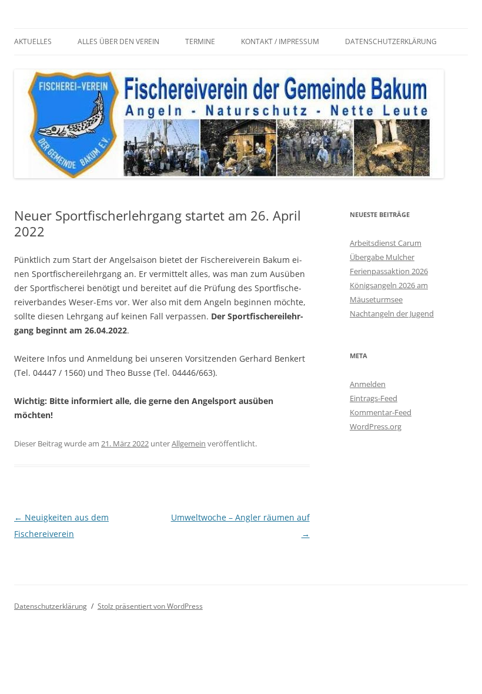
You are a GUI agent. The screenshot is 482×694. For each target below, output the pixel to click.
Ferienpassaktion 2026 (389, 271)
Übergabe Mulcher (382, 257)
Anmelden (368, 384)
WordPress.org (375, 426)
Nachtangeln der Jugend (392, 313)
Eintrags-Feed (373, 398)
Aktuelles (33, 41)
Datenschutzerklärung (391, 41)
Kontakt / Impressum (280, 41)
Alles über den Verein (118, 41)
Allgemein (189, 443)
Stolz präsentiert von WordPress (150, 606)
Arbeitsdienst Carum (385, 243)
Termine (200, 41)
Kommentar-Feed (380, 412)
